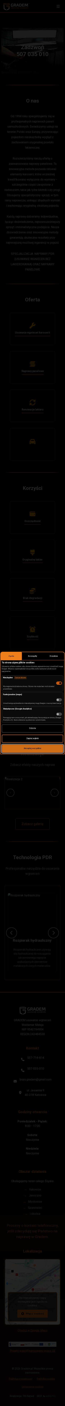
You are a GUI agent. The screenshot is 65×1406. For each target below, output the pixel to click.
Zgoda (11, 656)
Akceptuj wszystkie (32, 748)
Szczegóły (32, 656)
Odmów (32, 728)
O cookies (54, 656)
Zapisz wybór (32, 738)
